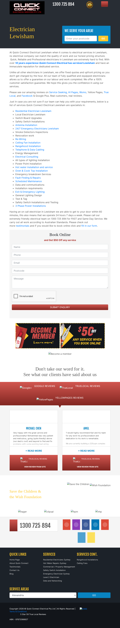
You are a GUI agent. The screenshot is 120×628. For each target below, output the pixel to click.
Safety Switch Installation (54, 570)
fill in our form (89, 225)
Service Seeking (58, 92)
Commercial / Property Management (59, 567)
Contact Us (14, 570)
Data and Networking (52, 581)
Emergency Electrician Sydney (56, 574)
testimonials (22, 225)
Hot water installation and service (34, 167)
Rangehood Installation (28, 146)
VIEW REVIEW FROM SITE (35, 467)
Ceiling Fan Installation (27, 142)
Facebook (27, 95)
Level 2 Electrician (51, 577)
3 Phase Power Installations (30, 205)
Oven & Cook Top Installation (31, 170)
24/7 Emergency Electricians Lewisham (37, 128)
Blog (11, 574)
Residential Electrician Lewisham (33, 110)
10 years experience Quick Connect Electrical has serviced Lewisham (55, 62)
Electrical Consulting (26, 156)
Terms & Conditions (18, 611)
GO (103, 38)
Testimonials (15, 567)
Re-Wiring (20, 139)
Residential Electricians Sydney (56, 560)
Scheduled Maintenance (28, 181)
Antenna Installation (26, 125)
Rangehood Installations (87, 560)
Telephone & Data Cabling (29, 149)
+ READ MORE (33, 450)
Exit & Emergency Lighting (30, 191)
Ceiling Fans (82, 563)
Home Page (15, 560)
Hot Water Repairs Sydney (54, 563)
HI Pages (73, 92)
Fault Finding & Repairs (28, 177)
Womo (82, 92)
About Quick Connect (19, 563)
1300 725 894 (63, 4)
